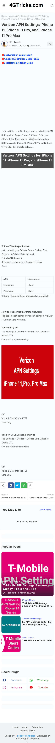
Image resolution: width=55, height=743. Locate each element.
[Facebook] (11, 485)
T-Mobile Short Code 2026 (37, 640)
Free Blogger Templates (27, 738)
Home (4, 16)
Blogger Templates (26, 736)
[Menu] (4, 5)
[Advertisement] (27, 96)
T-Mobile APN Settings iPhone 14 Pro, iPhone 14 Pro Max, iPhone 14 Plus (38, 604)
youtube (43, 687)
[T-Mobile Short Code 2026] (11, 643)
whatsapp (43, 680)
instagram (16, 687)
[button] (52, 5)
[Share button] (30, 485)
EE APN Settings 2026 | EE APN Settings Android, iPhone (36, 623)
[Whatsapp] (24, 485)
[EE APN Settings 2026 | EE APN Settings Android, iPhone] (11, 624)
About (25, 727)
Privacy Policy (27, 730)
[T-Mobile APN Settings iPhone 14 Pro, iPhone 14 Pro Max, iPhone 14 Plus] (11, 606)
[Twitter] (17, 485)
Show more (45, 509)
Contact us (37, 727)
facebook (16, 680)
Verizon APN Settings (18, 16)
